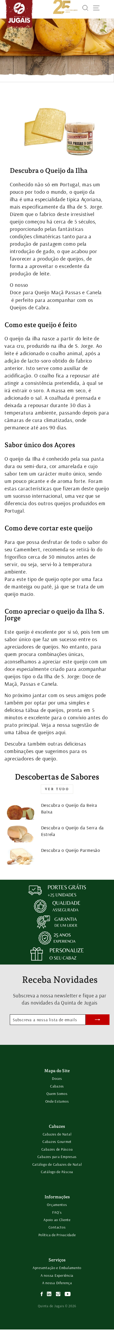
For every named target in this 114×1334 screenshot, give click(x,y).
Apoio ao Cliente (57, 1219)
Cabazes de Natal (57, 1134)
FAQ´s (57, 1212)
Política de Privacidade (57, 1234)
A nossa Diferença (57, 1282)
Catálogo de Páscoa (57, 1171)
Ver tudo (57, 789)
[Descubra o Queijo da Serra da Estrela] (21, 833)
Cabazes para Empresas (57, 1156)
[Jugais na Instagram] (58, 1294)
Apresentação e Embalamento (57, 1267)
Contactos (57, 1227)
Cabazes (57, 1086)
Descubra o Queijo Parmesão (70, 850)
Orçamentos (57, 1204)
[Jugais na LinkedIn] (49, 1294)
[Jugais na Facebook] (42, 1294)
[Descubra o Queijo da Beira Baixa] (21, 811)
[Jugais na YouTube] (68, 1294)
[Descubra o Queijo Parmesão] (21, 856)
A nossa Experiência (57, 1275)
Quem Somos (56, 1093)
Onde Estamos (57, 1101)
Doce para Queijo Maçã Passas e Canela (56, 292)
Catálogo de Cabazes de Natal (57, 1164)
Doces (57, 1078)
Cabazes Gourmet (57, 1141)
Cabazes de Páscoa (57, 1149)
